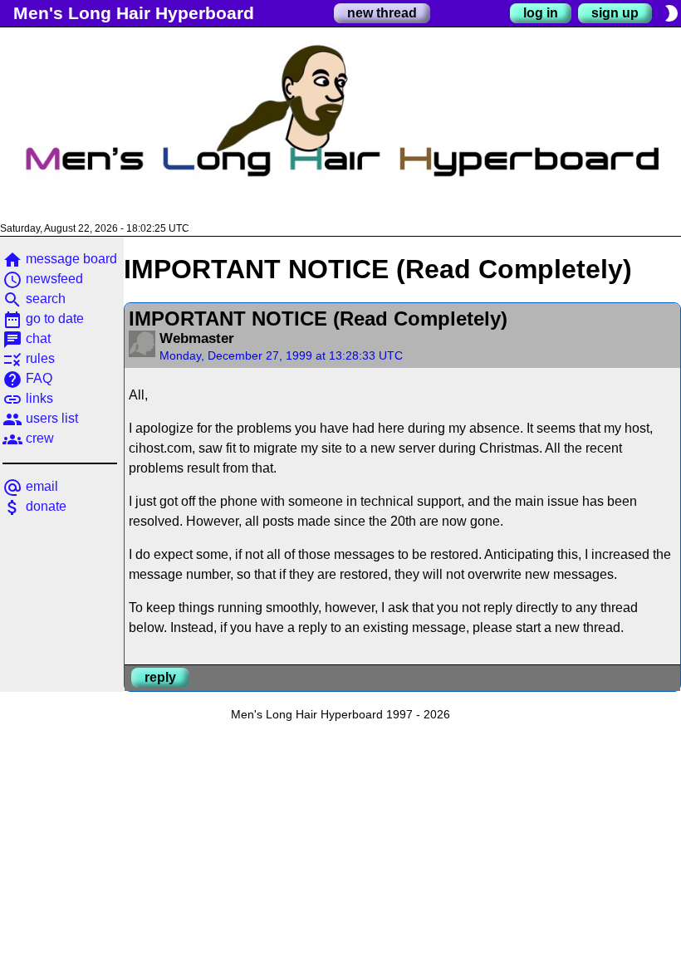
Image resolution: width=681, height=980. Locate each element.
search (34, 299)
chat (26, 338)
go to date (43, 318)
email (30, 486)
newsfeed (42, 279)
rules (28, 358)
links (27, 398)
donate (34, 506)
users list (40, 418)
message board (59, 259)
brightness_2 (671, 13)
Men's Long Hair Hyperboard (133, 12)
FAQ (27, 378)
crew (28, 438)
